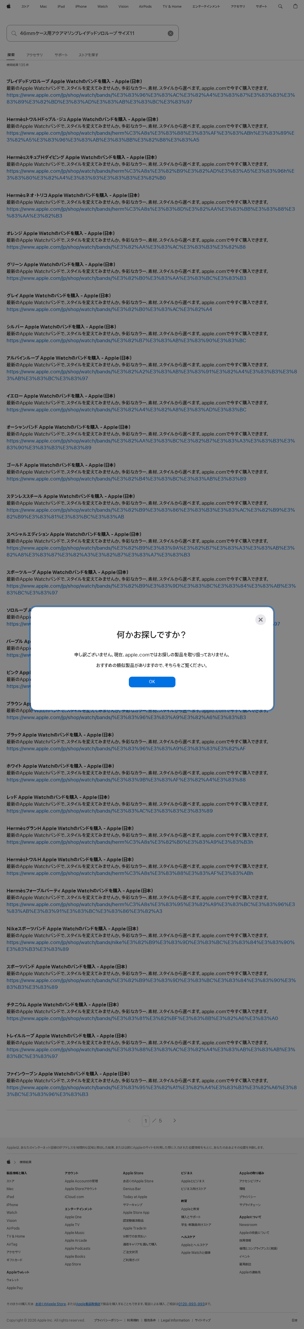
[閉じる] (260, 619)
